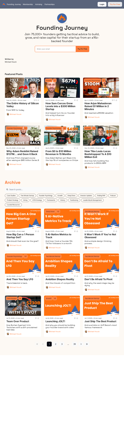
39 (75, 344)
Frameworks (51, 200)
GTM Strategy (37, 200)
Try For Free (82, 49)
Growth (60, 196)
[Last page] (86, 344)
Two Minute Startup (27, 196)
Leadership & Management (92, 200)
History (62, 200)
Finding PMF (101, 196)
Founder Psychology (45, 196)
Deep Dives (71, 196)
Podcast (113, 196)
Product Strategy (12, 200)
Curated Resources (13, 205)
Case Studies (11, 196)
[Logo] (4, 4)
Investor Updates (86, 196)
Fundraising (74, 200)
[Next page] (81, 344)
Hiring (25, 200)
